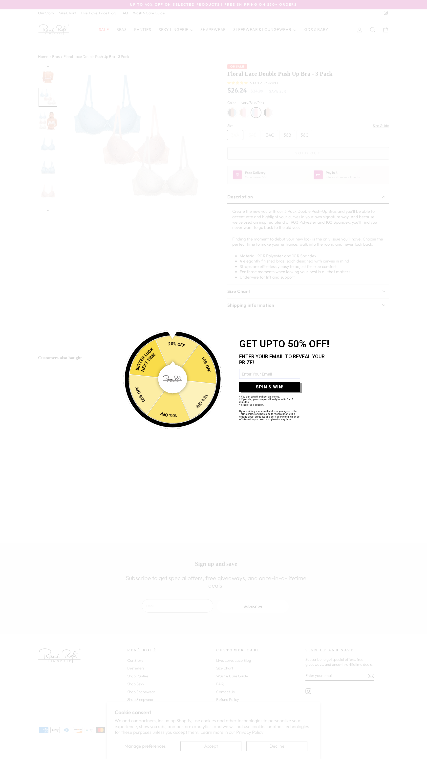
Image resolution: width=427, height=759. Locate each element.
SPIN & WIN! (270, 386)
